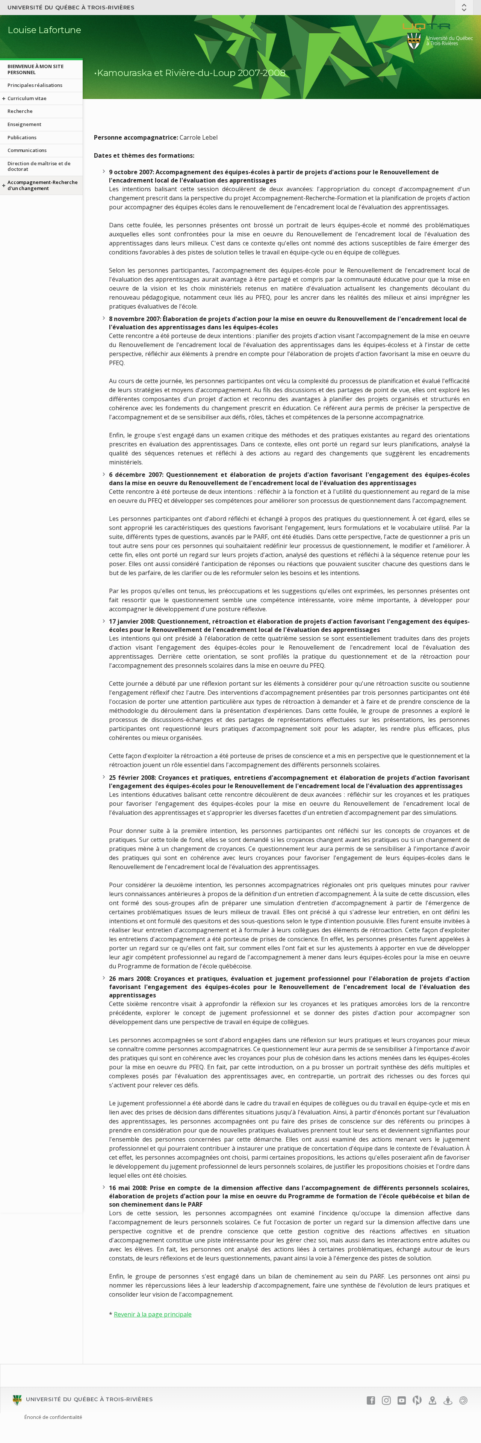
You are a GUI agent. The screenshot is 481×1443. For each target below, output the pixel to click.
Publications (22, 137)
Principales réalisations (35, 85)
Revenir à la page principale (153, 1314)
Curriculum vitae (27, 98)
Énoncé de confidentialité (53, 1417)
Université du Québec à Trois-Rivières (71, 7)
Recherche (20, 111)
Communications (27, 150)
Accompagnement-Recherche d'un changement (43, 185)
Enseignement (24, 124)
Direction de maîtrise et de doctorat (39, 166)
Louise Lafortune (44, 29)
